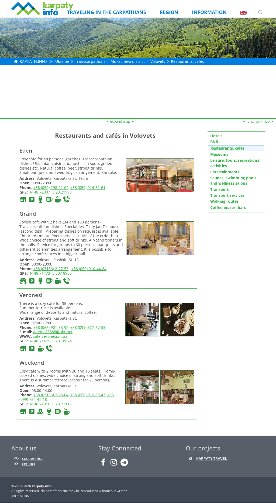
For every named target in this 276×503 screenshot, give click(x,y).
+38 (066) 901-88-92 (50, 327)
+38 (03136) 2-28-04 (50, 394)
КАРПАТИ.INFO (33, 61)
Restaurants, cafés (187, 61)
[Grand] (159, 237)
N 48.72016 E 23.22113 (51, 403)
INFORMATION (209, 12)
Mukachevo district (128, 61)
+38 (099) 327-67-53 (87, 327)
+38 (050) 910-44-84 (88, 268)
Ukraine (62, 61)
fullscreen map (258, 121)
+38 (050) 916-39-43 (87, 394)
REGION (169, 12)
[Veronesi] (141, 319)
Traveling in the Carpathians (106, 12)
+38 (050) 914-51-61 (87, 187)
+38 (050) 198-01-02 (50, 187)
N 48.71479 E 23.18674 (51, 340)
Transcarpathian (90, 61)
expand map (120, 121)
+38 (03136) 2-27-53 (50, 268)
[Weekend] (141, 386)
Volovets (157, 61)
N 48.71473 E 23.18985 (51, 273)
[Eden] (159, 174)
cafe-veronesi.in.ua (50, 336)
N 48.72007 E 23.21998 (51, 192)
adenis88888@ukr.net (53, 331)
